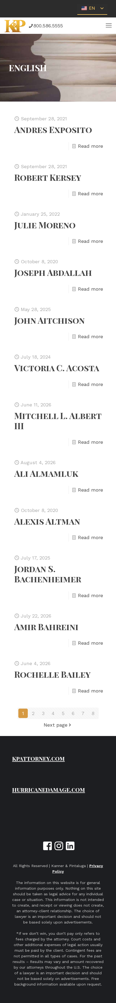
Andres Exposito (53, 129)
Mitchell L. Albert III (57, 420)
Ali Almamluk (46, 473)
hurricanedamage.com (48, 789)
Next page (55, 725)
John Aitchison (49, 320)
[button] (108, 25)
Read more (90, 146)
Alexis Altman (47, 521)
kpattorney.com (38, 758)
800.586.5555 (48, 25)
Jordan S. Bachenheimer (47, 574)
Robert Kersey (47, 177)
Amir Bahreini (46, 626)
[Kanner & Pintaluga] (15, 25)
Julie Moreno (45, 224)
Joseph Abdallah (53, 272)
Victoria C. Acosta (56, 367)
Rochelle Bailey (52, 674)
